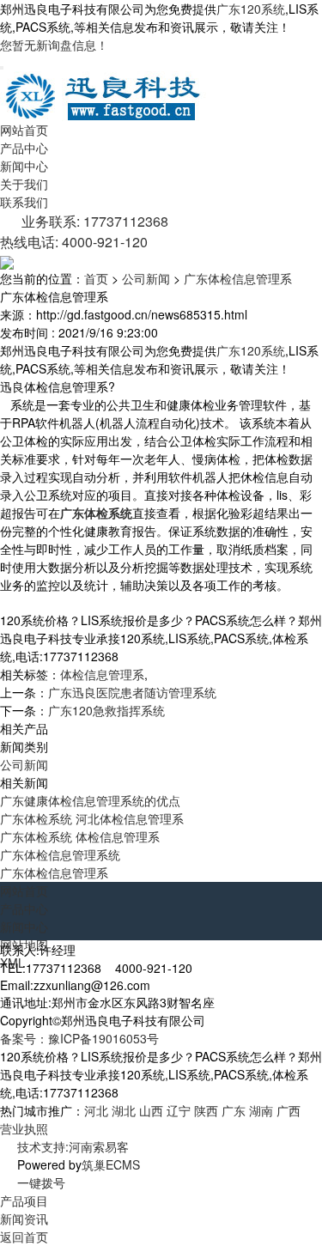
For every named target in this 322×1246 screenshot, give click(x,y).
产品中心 (24, 147)
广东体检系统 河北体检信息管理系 (92, 818)
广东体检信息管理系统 (60, 854)
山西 (151, 1110)
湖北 (124, 1110)
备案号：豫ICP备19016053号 (79, 1038)
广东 (234, 1110)
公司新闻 (146, 278)
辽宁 (179, 1110)
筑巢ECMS (111, 1164)
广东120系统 (250, 8)
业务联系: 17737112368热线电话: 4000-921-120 (84, 231)
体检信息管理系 (102, 674)
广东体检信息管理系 (238, 278)
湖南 (261, 1110)
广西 (288, 1110)
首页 (96, 278)
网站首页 (24, 129)
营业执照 (24, 1128)
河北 (96, 1110)
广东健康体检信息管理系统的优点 (90, 800)
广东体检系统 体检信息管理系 (80, 836)
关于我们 (24, 183)
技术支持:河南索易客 (73, 1146)
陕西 (206, 1110)
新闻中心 (24, 165)
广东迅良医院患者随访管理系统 (132, 692)
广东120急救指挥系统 (106, 710)
